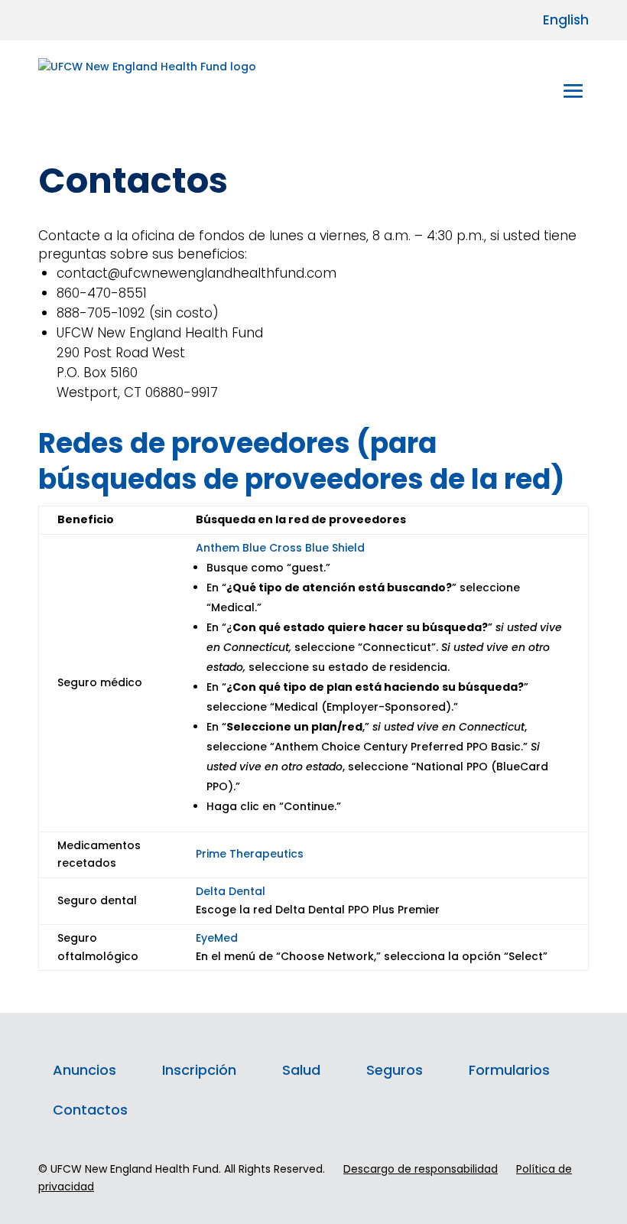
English (566, 20)
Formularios (509, 1069)
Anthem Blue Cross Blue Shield (280, 547)
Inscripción (199, 1069)
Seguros (394, 1069)
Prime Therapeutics (250, 853)
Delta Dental (230, 891)
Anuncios (84, 1069)
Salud (301, 1069)
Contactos (90, 1109)
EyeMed (217, 938)
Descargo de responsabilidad (420, 1169)
